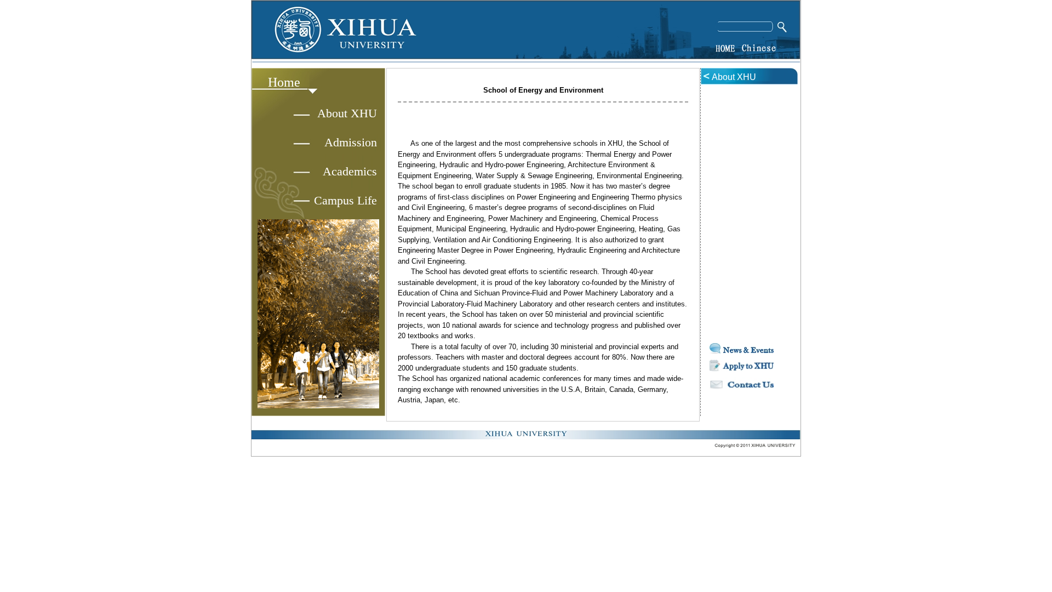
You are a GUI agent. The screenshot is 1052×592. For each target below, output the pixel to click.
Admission (350, 142)
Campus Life (345, 200)
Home (284, 82)
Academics (350, 171)
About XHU (347, 113)
